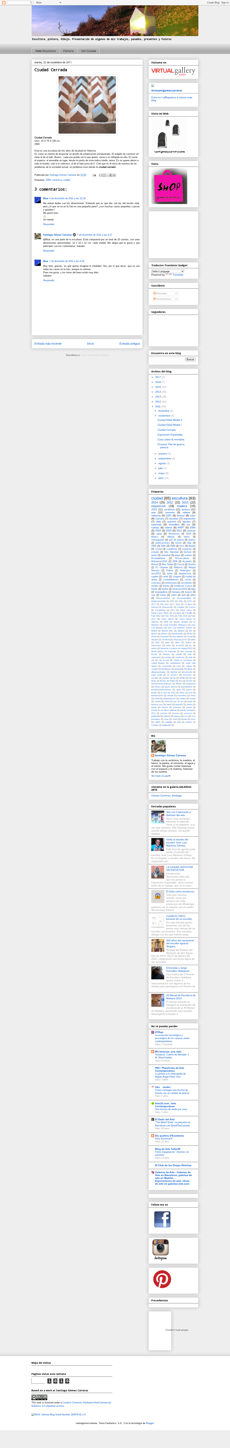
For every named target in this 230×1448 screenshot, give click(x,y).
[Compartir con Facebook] (111, 175)
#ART (181, 527)
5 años (176, 604)
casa (159, 533)
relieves (167, 716)
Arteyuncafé (167, 607)
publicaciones (162, 543)
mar (153, 595)
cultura (189, 666)
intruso (158, 687)
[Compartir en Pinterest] (114, 175)
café (189, 654)
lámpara (176, 592)
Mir (190, 631)
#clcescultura (182, 558)
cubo (178, 666)
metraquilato (157, 540)
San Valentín (177, 636)
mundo (158, 701)
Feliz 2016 (182, 616)
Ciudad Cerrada (167, 429)
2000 (48, 180)
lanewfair (166, 555)
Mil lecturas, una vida (168, 1051)
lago (193, 589)
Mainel (154, 631)
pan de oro (178, 701)
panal (189, 701)
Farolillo (188, 613)
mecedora (182, 695)
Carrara (159, 518)
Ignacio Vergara (181, 622)
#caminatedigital (184, 598)
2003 (169, 530)
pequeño (179, 704)
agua (167, 642)
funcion (189, 681)
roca (186, 716)
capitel (154, 576)
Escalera (177, 613)
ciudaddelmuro (170, 579)
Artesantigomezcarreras (166, 90)
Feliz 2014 (155, 616)
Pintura (68, 51)
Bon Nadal (167, 564)
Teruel (189, 636)
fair (174, 678)
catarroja (156, 524)
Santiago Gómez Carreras (57, 234)
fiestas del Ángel (167, 681)
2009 (174, 561)
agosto (162, 463)
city (152, 660)
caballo (179, 654)
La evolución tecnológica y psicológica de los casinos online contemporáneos (172, 1038)
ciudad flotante (158, 663)
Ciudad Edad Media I (169, 424)
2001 (169, 515)
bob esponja (186, 651)
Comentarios (163, 298)
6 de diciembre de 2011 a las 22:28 (67, 198)
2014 (158, 391)
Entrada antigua (129, 343)
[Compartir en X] (107, 175)
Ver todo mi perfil (161, 775)
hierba (165, 589)
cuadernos (172, 549)
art (190, 645)
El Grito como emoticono (180, 891)
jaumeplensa (186, 687)
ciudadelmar (175, 663)
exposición (189, 518)
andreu (188, 642)
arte (153, 512)
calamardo (155, 657)
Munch (154, 634)
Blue (45, 198)
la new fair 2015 (168, 693)
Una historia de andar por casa (171, 1109)
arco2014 (156, 573)
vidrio (174, 595)
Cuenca (192, 607)
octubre (163, 453)
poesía (165, 707)
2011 (158, 406)
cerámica (57, 180)
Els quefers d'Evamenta (169, 1135)
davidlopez (166, 669)
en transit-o (172, 675)
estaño (154, 586)
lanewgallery (161, 592)
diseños (174, 672)
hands (154, 589)
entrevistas (171, 583)
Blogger (150, 1423)
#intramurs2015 (159, 561)
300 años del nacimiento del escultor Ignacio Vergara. (180, 943)
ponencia (177, 707)
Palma (169, 570)
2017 (158, 377)
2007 (172, 601)
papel (169, 704)
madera (182, 506)
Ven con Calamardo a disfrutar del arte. (178, 814)
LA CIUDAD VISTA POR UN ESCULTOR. (179, 869)
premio (192, 540)
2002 (158, 530)
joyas (178, 689)
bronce (181, 515)
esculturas (186, 583)
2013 (158, 396)
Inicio (90, 343)
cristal (158, 549)
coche (188, 579)
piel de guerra (176, 540)
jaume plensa (171, 687)
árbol (193, 595)
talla (189, 543)
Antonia (154, 607)
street (175, 719)
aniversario (156, 645)
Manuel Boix (167, 631)
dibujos (171, 537)
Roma (154, 636)
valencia (156, 515)
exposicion (158, 506)
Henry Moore (167, 619)
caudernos (180, 657)
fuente (166, 586)
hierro (187, 537)
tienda (184, 719)
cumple (154, 669)
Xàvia (176, 639)
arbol (168, 645)
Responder (48, 224)
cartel (165, 576)
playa (177, 555)
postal (189, 707)
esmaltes (174, 524)
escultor (154, 678)
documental (187, 672)
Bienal (154, 564)
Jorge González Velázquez (175, 625)
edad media (156, 675)
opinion (186, 521)
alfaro (177, 642)
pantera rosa (157, 704)
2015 (158, 386)
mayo (161, 473)
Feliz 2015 (169, 616)
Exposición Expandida (170, 434)
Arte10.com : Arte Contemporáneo (165, 1105)
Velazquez (185, 570)
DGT (173, 610)
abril (161, 478)
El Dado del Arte (165, 1119)
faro (190, 678)
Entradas (161, 293)
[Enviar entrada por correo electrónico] (94, 175)
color (193, 515)
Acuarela (187, 561)
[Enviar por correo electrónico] (100, 175)
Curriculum (88, 51)
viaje (179, 722)
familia (182, 678)
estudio (155, 552)
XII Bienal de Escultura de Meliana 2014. (181, 997)
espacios (187, 549)
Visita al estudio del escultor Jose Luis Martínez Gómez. (177, 842)
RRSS (189, 634)
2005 (153, 546)
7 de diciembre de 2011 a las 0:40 (66, 261)
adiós (193, 639)
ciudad (66, 180)
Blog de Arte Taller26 (167, 1148)
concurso (156, 583)
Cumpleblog (160, 610)
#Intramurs (174, 534)
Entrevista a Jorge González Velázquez (177, 969)
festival (187, 552)
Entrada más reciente (48, 343)
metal (157, 698)
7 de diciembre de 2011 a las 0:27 (94, 234)
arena (170, 573)
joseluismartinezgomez (161, 689)
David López (186, 610)
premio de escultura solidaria (163, 710)
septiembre (165, 458)
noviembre (164, 415)
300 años (164, 604)
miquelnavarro (169, 698)
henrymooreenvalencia (161, 684)
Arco (181, 546)
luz (188, 524)
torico (193, 719)
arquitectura (185, 573)
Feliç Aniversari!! (163, 1138)
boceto (154, 654)
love (190, 693)
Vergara (154, 639)
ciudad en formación (183, 660)
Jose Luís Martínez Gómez (179, 628)
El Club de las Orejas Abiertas (173, 1165)
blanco (154, 537)
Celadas (180, 607)
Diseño (192, 564)
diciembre (164, 410)
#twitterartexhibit (158, 601)
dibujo (189, 669)
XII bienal (166, 639)
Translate (178, 274)
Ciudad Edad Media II (170, 419)
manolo (170, 695)
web (183, 595)
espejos (165, 678)
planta (154, 707)
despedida (178, 669)
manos (188, 592)
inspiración (191, 684)
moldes (183, 698)
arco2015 (180, 645)
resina (178, 543)
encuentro (187, 675)
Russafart (164, 636)
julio (161, 468)
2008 (172, 546)
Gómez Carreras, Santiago (166, 795)
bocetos (173, 518)
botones (166, 654)
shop (166, 719)
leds (158, 521)
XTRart (159, 1032)
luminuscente (157, 695)
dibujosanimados (158, 672)
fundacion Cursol (183, 586)
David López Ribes (160, 613)
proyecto (188, 713)
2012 (158, 401)
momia (193, 698)
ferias (153, 681)
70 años (188, 604)
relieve (186, 512)
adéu (157, 642)
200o (181, 601)
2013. (189, 601)
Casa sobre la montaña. (171, 439)
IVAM (166, 622)
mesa (193, 695)
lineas (182, 693)
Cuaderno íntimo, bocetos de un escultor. (179, 917)
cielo (190, 657)
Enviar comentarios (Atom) (95, 355)
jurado (154, 693)
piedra (189, 704)
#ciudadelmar (158, 558)
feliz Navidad (171, 552)
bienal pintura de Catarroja (163, 651)
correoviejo (167, 666)
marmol (171, 521)
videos (168, 527)
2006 (163, 546)
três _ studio (163, 1087)
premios (163, 713)
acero (184, 639)
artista (154, 648)
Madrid (192, 546)
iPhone (179, 684)
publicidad (155, 716)
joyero (189, 689)
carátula (167, 657)
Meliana (181, 631)
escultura (180, 498)
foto (180, 681)
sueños (188, 555)
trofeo (163, 595)
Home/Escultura (46, 51)
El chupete (162, 567)
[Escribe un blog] (104, 175)
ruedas (155, 527)
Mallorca (178, 567)
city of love (164, 660)
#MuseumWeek (163, 598)
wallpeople (166, 725)
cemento (170, 512)
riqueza (177, 716)
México (164, 634)
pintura (186, 509)
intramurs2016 (179, 589)
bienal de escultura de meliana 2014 (176, 648)
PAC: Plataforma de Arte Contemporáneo (169, 1069)
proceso (175, 713)
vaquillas (168, 722)
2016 (158, 382)
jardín (154, 555)
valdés (157, 722)
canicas (191, 530)
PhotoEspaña (177, 634)
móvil (167, 701)
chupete (177, 576)
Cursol (180, 564)
